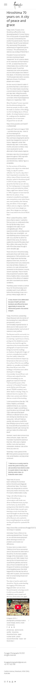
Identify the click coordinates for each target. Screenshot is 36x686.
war (25, 639)
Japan (20, 634)
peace (18, 636)
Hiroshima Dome (12, 634)
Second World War (12, 639)
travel (21, 639)
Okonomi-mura (17, 502)
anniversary (10, 630)
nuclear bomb (11, 636)
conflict (9, 632)
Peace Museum (11, 318)
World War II (10, 641)
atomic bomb (19, 630)
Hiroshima (15, 632)
